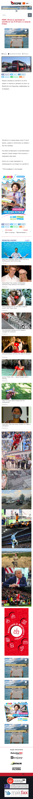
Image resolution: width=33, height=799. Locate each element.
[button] (16, 11)
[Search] (30, 15)
